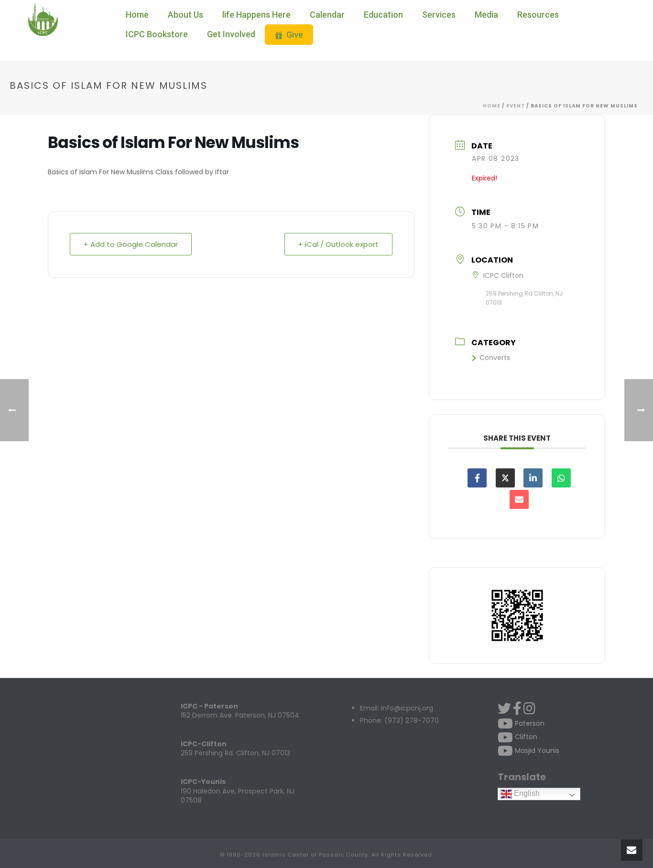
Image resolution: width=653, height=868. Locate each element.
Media (486, 15)
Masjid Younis (536, 750)
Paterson (528, 723)
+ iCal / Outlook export (338, 244)
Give (294, 35)
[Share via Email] (519, 499)
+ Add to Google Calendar (131, 244)
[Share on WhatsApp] (561, 477)
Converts (494, 357)
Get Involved (231, 34)
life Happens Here (256, 15)
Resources (538, 15)
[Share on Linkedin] (533, 477)
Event (515, 105)
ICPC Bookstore (157, 34)
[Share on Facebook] (477, 477)
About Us (185, 15)
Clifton (525, 736)
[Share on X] (505, 477)
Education (383, 15)
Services (439, 15)
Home (137, 15)
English (526, 793)
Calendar (327, 15)
